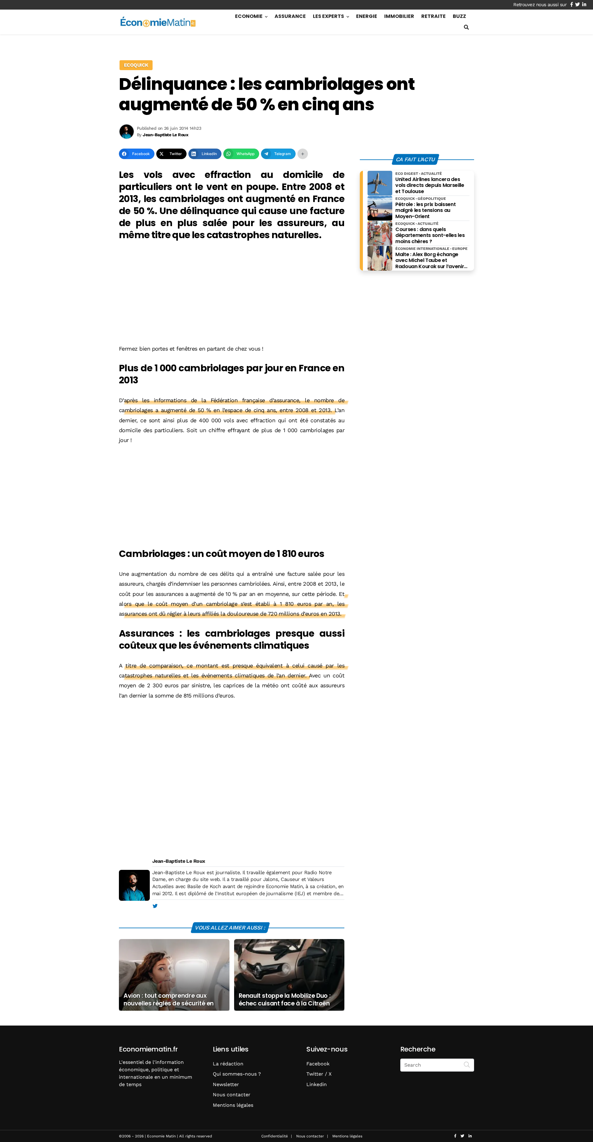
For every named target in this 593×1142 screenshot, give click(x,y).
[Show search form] (466, 27)
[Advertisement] (231, 293)
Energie (366, 16)
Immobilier (399, 16)
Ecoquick (136, 65)
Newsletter (226, 1084)
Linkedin (316, 1084)
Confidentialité (274, 1136)
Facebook (318, 1064)
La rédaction (228, 1064)
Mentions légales (233, 1105)
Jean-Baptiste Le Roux (178, 861)
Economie (249, 16)
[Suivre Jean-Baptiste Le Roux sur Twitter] (155, 906)
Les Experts (328, 16)
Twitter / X (319, 1074)
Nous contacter (231, 1095)
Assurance (290, 16)
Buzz (459, 16)
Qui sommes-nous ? (237, 1074)
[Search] (467, 1064)
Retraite (433, 16)
